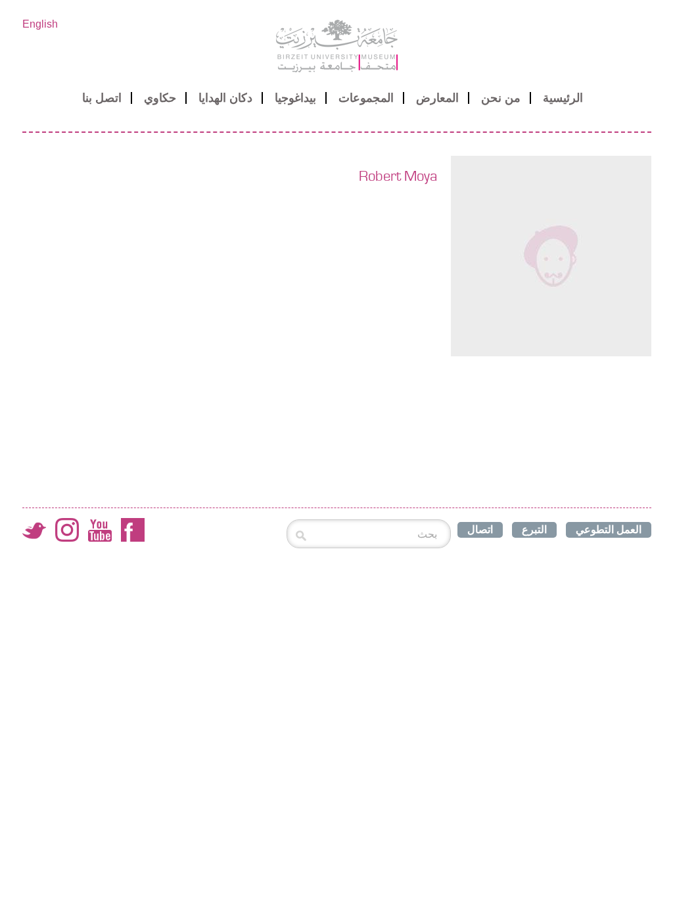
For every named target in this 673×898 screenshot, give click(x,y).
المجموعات (366, 98)
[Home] (337, 46)
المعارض (437, 98)
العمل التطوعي (608, 529)
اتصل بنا (102, 98)
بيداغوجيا (295, 98)
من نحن (501, 98)
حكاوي (160, 98)
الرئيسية (563, 98)
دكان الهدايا (225, 98)
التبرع (534, 529)
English (40, 24)
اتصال (480, 529)
